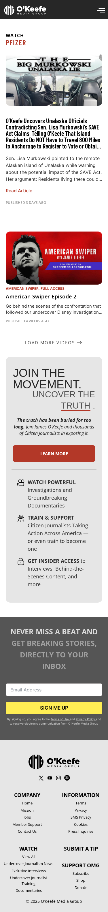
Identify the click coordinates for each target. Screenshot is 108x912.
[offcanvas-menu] (101, 10)
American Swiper (22, 288)
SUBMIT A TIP (81, 848)
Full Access (53, 288)
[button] (54, 342)
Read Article (19, 190)
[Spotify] (67, 778)
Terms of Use (60, 719)
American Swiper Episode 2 (41, 296)
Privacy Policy (86, 719)
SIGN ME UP (54, 708)
